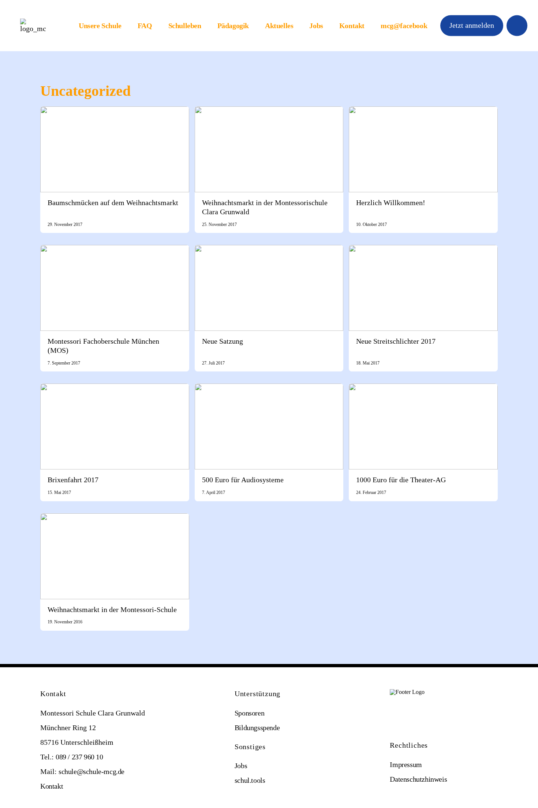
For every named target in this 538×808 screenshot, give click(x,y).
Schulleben (184, 26)
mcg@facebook (404, 26)
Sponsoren (249, 713)
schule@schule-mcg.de (91, 771)
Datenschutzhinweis (418, 779)
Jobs (316, 26)
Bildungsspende (257, 728)
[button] (471, 25)
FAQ (145, 26)
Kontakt (352, 26)
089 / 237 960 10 (79, 757)
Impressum (406, 764)
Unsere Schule (100, 26)
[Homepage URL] (33, 26)
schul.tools (250, 780)
